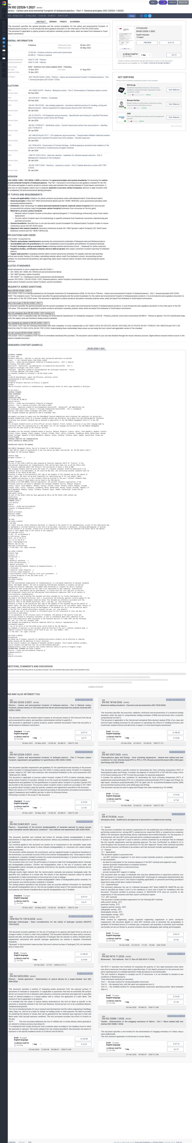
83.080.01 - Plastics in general (40, 55)
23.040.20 (137, 805)
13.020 (145, 63)
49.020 (152, 945)
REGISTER (183, 2)
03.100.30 (135, 945)
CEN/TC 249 (63, 16)
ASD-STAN (161, 945)
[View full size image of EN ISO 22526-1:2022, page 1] (125, 38)
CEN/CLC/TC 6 (60, 965)
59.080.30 (142, 1007)
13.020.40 (42, 16)
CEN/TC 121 (158, 743)
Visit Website (174, 90)
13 (141, 63)
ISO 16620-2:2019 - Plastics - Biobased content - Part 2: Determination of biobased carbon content (68, 90)
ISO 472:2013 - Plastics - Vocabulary (43, 98)
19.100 (144, 945)
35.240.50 (147, 743)
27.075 (49, 965)
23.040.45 (147, 805)
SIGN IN (172, 2)
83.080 (160, 63)
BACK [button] (8, 16)
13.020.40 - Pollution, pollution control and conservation (50, 52)
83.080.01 (52, 16)
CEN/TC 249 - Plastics (37, 60)
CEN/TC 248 (153, 1007)
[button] (131, 16)
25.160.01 (137, 743)
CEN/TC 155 (158, 805)
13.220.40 (45, 1049)
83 (157, 63)
